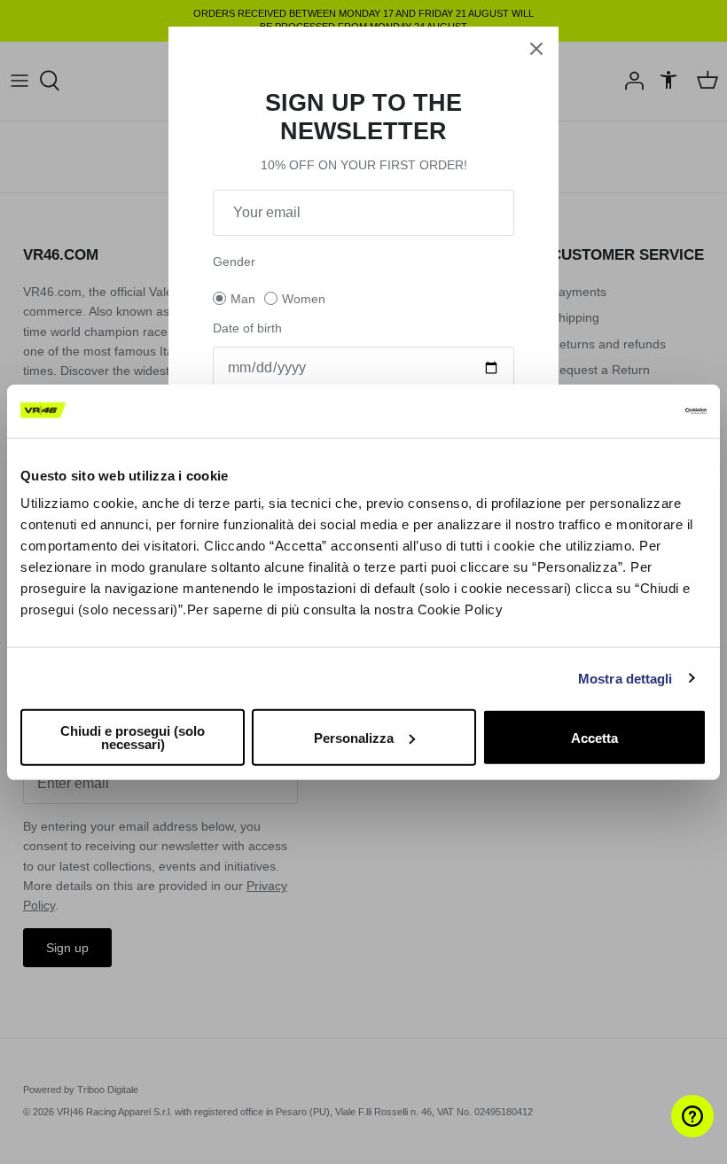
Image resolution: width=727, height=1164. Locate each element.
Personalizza (354, 737)
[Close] (536, 48)
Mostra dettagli (625, 677)
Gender (234, 261)
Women (303, 299)
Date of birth (247, 328)
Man (243, 299)
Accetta (594, 737)
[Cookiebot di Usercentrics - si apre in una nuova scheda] (629, 410)
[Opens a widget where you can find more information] (660, 1133)
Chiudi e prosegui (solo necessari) (132, 737)
